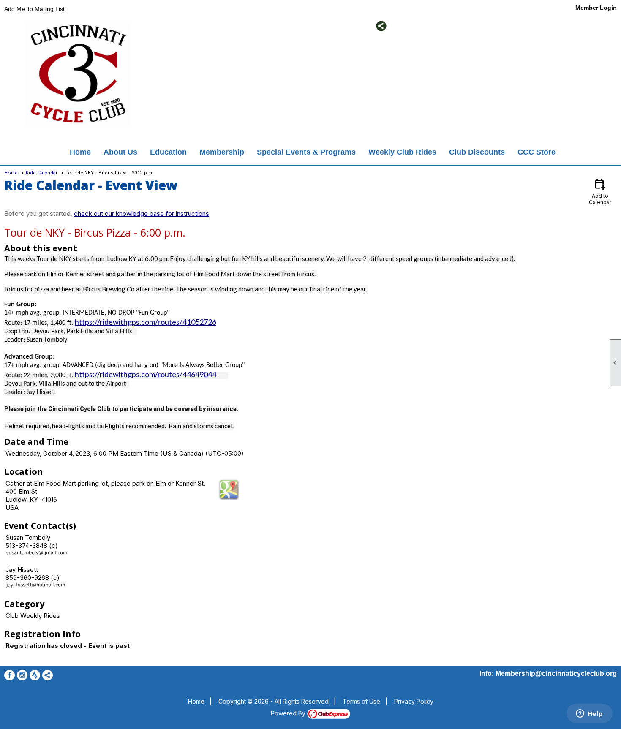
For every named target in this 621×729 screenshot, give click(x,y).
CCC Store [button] (537, 152)
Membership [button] (221, 152)
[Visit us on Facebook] (165, 26)
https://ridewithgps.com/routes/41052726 (145, 321)
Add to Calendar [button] (600, 191)
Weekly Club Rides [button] (402, 152)
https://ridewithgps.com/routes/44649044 (145, 374)
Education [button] (168, 152)
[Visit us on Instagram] (177, 26)
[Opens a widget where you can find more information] (589, 714)
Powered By (289, 713)
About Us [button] (120, 152)
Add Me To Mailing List (34, 8)
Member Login (596, 7)
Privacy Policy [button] (413, 701)
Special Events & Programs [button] (306, 152)
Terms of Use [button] (361, 701)
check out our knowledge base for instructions (141, 213)
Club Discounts (477, 152)
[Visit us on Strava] (190, 26)
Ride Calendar (41, 173)
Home (80, 152)
